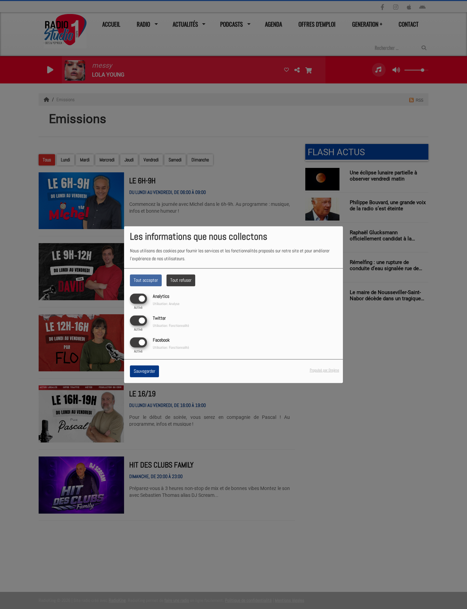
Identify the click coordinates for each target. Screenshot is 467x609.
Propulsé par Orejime (324, 370)
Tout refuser (180, 280)
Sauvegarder (144, 371)
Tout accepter (146, 280)
